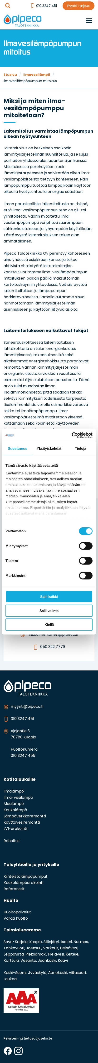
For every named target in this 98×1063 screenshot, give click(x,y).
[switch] (86, 546)
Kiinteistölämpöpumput (26, 877)
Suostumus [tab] (17, 448)
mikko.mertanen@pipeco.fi (52, 635)
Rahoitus (12, 841)
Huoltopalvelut (17, 912)
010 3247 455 (23, 756)
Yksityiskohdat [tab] (49, 448)
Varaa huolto (16, 919)
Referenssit (14, 889)
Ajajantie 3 (20, 731)
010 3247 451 (46, 6)
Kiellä (49, 625)
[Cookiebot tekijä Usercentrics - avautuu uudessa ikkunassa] (72, 435)
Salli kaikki (49, 597)
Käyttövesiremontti (22, 823)
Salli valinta (49, 610)
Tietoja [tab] (80, 448)
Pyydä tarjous (78, 6)
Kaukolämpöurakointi (23, 883)
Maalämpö (14, 804)
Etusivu (10, 75)
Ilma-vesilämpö (18, 798)
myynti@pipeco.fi (27, 707)
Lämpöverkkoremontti (25, 816)
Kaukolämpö (15, 810)
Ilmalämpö (14, 791)
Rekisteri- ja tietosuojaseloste (28, 1038)
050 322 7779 (52, 647)
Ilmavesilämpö (36, 75)
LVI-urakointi (15, 829)
